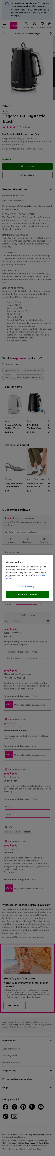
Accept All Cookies (27, 594)
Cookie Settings (28, 586)
